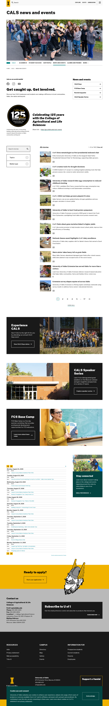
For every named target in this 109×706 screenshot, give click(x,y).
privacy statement (26, 701)
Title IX (9, 659)
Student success (35, 63)
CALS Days (78, 84)
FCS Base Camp (79, 88)
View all (99, 147)
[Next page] (89, 299)
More (85, 63)
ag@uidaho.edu (16, 608)
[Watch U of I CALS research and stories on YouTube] (19, 83)
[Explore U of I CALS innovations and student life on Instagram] (13, 83)
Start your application (34, 580)
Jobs (8, 649)
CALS (13, 63)
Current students (73, 653)
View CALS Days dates (22, 344)
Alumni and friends (74, 63)
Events (42, 659)
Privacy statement (13, 653)
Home (8, 68)
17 (84, 299)
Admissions (92, 2)
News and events (59, 63)
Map (41, 653)
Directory (43, 649)
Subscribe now (92, 614)
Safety (42, 656)
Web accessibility (13, 656)
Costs (84, 2)
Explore (78, 2)
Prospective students (75, 649)
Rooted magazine (80, 92)
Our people (47, 63)
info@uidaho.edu (40, 685)
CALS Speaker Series (81, 97)
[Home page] (8, 3)
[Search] (12, 2)
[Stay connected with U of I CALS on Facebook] (8, 83)
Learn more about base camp (22, 435)
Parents (70, 656)
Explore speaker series (84, 391)
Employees (71, 659)
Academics (23, 63)
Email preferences (82, 493)
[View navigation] (99, 2)
